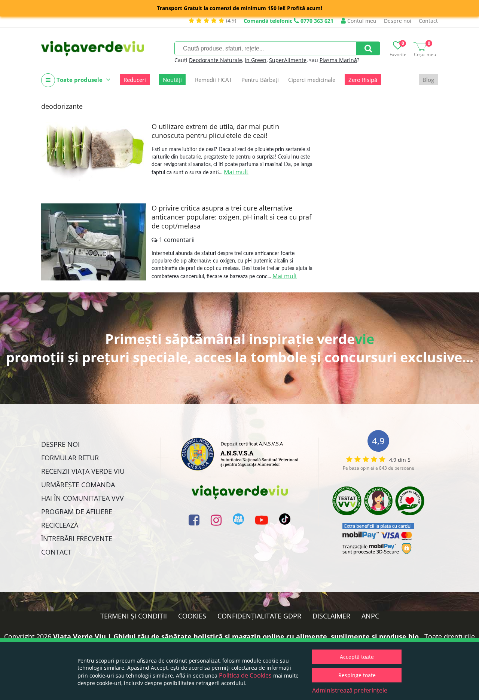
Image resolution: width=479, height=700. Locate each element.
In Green (255, 60)
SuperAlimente (287, 60)
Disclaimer (331, 615)
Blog (428, 79)
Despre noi (397, 20)
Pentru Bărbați (260, 79)
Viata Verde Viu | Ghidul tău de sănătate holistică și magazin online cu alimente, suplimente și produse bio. (237, 636)
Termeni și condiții (133, 615)
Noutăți (172, 79)
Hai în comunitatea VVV (82, 498)
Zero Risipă (362, 79)
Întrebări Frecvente (76, 538)
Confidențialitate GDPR (259, 615)
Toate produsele (79, 79)
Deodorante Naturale (215, 60)
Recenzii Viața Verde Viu (83, 471)
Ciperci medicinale (311, 79)
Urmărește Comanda (78, 484)
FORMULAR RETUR (70, 457)
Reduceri (134, 79)
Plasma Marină (338, 60)
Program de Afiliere (76, 511)
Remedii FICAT (213, 79)
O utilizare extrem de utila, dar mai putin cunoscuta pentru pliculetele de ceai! (215, 131)
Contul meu (361, 20)
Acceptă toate (357, 656)
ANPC (370, 615)
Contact (428, 20)
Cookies (192, 615)
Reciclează (59, 525)
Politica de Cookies (245, 675)
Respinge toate (357, 675)
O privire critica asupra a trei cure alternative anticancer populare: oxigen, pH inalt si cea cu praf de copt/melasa (231, 216)
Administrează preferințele (349, 690)
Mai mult (236, 172)
